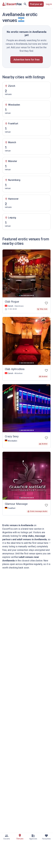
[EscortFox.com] (12, 4)
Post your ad (36, 4)
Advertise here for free (27, 59)
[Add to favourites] (46, 303)
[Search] (25, 4)
